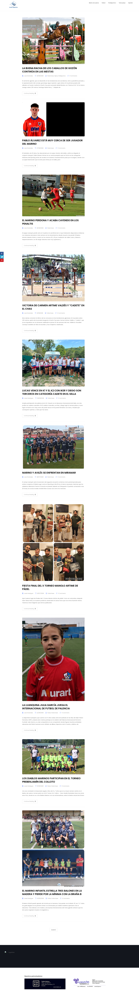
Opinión (130, 3)
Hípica (56, 76)
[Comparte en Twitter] (2, 257)
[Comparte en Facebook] (2, 253)
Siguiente (53, 930)
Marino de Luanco (94, 3)
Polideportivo (112, 3)
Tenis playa (122, 3)
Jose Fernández (28, 76)
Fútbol (103, 3)
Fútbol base (50, 76)
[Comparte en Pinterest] (2, 260)
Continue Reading (29, 93)
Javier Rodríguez (28, 398)
